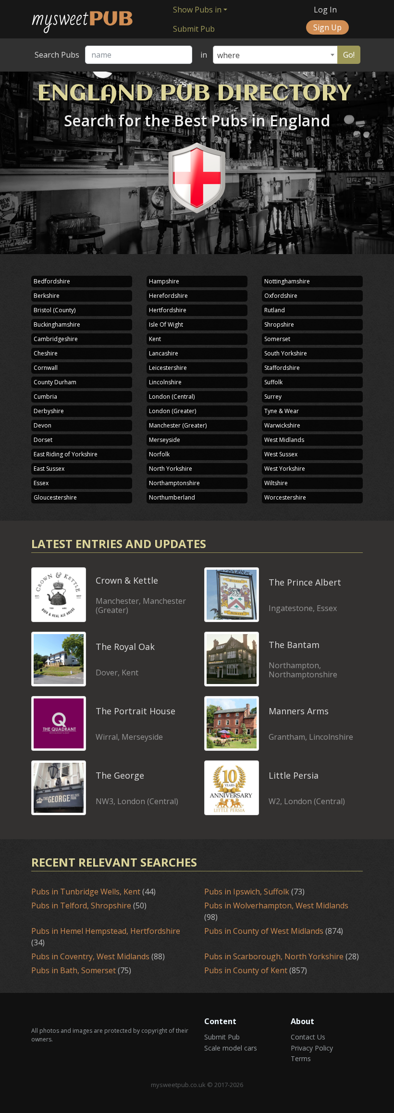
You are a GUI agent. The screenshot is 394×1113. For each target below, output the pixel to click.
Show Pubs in (197, 9)
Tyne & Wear (281, 411)
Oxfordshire (280, 296)
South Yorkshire (285, 353)
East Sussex (49, 469)
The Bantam (294, 644)
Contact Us (308, 1036)
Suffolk (273, 382)
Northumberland (172, 497)
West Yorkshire (284, 469)
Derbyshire (49, 411)
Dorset (43, 440)
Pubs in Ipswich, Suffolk (254, 891)
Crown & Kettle (127, 580)
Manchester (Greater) (178, 425)
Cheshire (46, 353)
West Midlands (284, 440)
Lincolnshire (165, 382)
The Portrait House (135, 711)
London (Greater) (172, 411)
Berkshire (47, 296)
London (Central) (172, 396)
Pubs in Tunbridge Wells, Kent (93, 891)
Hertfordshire (167, 310)
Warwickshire (282, 425)
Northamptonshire (174, 483)
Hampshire (164, 281)
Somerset (277, 339)
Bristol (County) (54, 310)
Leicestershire (168, 368)
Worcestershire (285, 497)
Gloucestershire (55, 497)
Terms (301, 1058)
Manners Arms (299, 711)
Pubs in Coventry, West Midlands (98, 956)
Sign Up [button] (327, 27)
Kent (155, 339)
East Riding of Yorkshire (66, 454)
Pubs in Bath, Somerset (81, 970)
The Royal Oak (125, 646)
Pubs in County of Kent (255, 970)
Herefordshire (168, 296)
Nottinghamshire (287, 281)
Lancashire (163, 353)
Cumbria (45, 396)
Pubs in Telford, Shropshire (89, 905)
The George (120, 775)
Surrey (273, 396)
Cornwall (46, 368)
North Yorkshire (170, 469)
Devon (42, 425)
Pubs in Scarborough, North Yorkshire (281, 956)
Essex (41, 483)
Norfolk (159, 454)
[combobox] (275, 55)
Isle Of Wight (166, 324)
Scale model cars (230, 1047)
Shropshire (279, 324)
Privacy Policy (312, 1047)
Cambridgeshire (56, 339)
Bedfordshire (52, 281)
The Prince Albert (305, 582)
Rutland (274, 310)
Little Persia (294, 775)
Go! (349, 54)
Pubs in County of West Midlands (273, 931)
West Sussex (280, 454)
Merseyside (164, 440)
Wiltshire (276, 483)
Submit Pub (195, 29)
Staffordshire (282, 368)
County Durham (55, 382)
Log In (325, 9)
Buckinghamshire (57, 324)
